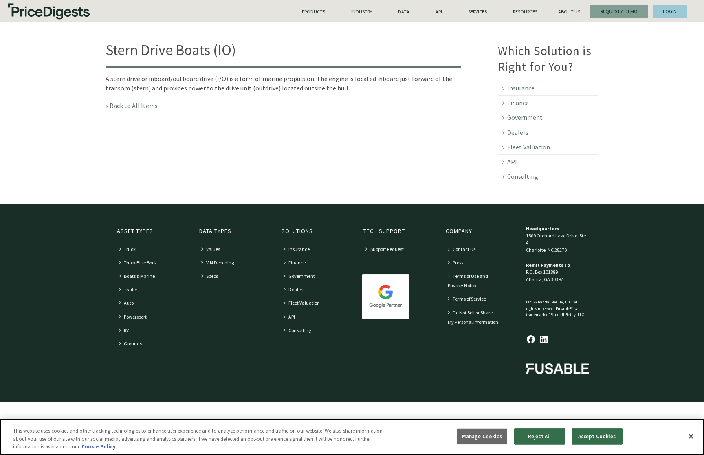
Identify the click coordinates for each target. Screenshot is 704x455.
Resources (525, 12)
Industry (361, 12)
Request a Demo (619, 11)
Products (313, 12)
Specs (212, 276)
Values (213, 249)
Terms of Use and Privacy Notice (468, 280)
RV (126, 330)
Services (477, 12)
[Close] (691, 436)
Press (458, 262)
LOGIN (670, 11)
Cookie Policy (98, 446)
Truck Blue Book (140, 262)
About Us (569, 12)
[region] (352, 437)
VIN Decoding (220, 262)
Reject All (539, 436)
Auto (129, 303)
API (439, 12)
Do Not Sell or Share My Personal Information (473, 317)
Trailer (130, 289)
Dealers (517, 132)
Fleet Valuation (528, 147)
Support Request (387, 249)
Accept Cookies (597, 436)
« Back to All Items (132, 105)
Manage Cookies (482, 436)
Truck (130, 249)
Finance (518, 103)
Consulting (522, 176)
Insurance (521, 88)
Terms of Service (469, 299)
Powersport (135, 317)
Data (403, 12)
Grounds (133, 344)
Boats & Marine (139, 276)
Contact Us (464, 249)
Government (525, 117)
